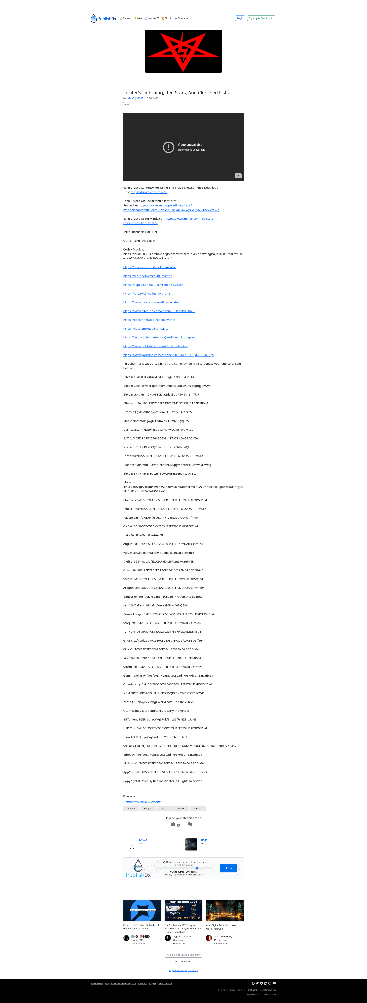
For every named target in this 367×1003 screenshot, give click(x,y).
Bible (164, 808)
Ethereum (183, 18)
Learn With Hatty (223, 936)
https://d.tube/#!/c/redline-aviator (147, 276)
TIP (230, 868)
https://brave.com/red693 (149, 192)
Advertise (142, 983)
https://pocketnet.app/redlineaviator (149, 320)
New (139, 18)
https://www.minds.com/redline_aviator (151, 302)
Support (152, 983)
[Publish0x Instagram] (270, 983)
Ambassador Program (120, 983)
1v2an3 (130, 98)
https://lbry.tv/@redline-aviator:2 (146, 293)
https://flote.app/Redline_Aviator (146, 329)
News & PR (153, 18)
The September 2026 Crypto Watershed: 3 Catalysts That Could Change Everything (183, 929)
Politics (131, 808)
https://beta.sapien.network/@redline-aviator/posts (160, 337)
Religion (148, 808)
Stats (133, 983)
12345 (140, 98)
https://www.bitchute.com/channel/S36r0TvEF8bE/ (159, 311)
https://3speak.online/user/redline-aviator (153, 285)
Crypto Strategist (182, 936)
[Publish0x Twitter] (258, 983)
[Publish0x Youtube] (274, 983)
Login (240, 18)
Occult (197, 808)
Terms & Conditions (253, 990)
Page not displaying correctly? (183, 970)
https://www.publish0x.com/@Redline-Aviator (155, 346)
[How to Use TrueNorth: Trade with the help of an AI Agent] (142, 910)
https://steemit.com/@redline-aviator (149, 267)
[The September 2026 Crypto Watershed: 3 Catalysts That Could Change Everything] (183, 910)
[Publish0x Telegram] (262, 983)
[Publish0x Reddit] (266, 983)
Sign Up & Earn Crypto (261, 18)
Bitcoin (168, 18)
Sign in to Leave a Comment (185, 954)
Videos (181, 808)
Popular (127, 18)
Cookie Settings (165, 983)
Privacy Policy (270, 990)
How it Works (97, 983)
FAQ (107, 983)
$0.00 (126, 104)
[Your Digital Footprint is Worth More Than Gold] (225, 910)
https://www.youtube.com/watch (143, 801)
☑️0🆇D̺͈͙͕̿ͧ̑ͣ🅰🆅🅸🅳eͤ (141, 936)
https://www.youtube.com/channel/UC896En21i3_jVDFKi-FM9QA (168, 355)
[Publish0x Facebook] (253, 983)
